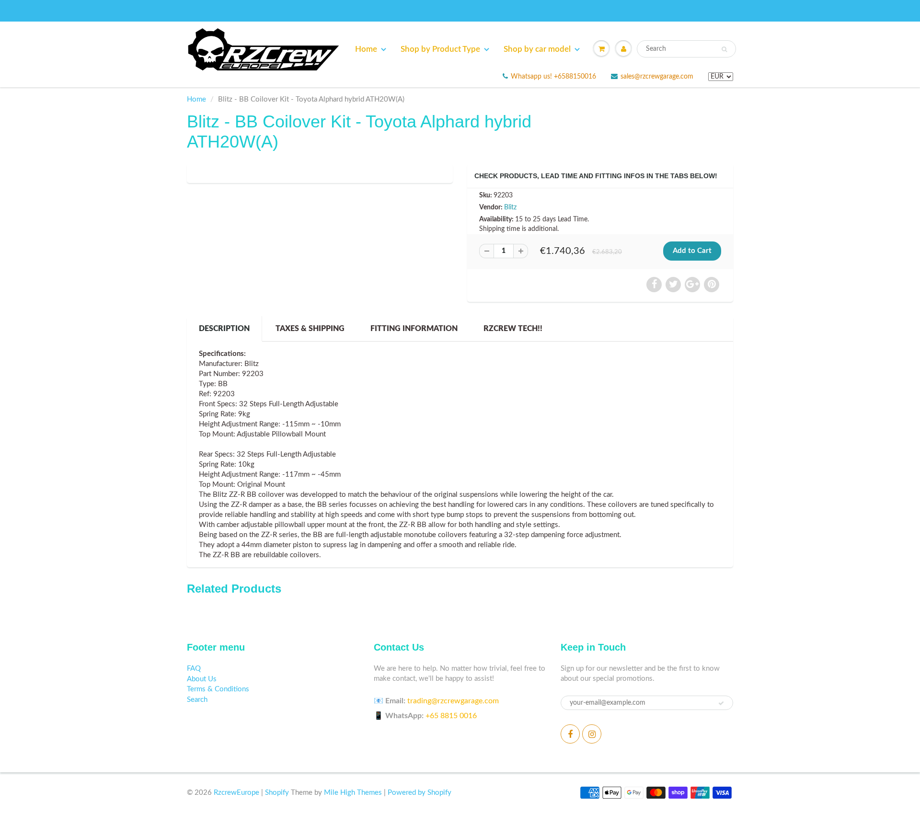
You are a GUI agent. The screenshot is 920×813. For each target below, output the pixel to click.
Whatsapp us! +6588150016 (553, 76)
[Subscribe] (721, 703)
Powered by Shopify (419, 792)
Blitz (510, 207)
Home (366, 49)
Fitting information (414, 328)
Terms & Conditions (218, 689)
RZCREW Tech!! (512, 328)
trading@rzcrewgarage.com (453, 701)
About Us (202, 679)
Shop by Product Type (440, 49)
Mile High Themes (353, 792)
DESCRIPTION (224, 328)
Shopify (277, 792)
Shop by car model (537, 49)
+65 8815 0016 (451, 716)
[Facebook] (570, 734)
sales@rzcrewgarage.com (657, 76)
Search (197, 699)
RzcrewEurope (236, 792)
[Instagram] (591, 734)
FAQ (194, 668)
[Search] (724, 49)
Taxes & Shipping (310, 328)
